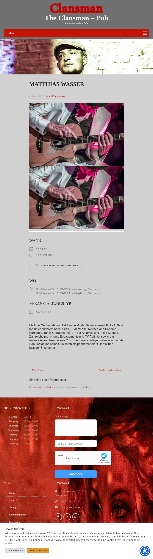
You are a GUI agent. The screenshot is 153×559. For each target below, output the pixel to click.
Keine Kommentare (55, 96)
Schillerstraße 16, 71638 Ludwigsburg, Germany (68, 289)
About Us (13, 500)
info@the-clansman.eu (72, 507)
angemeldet (45, 387)
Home (12, 492)
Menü (11, 33)
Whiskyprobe (16, 536)
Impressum (14, 521)
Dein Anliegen (62, 416)
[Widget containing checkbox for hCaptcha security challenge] (83, 458)
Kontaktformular (17, 514)
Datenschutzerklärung (20, 529)
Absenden (76, 474)
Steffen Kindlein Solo (111, 370)
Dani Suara (36, 370)
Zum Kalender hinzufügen (58, 265)
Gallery (12, 507)
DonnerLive (43, 312)
